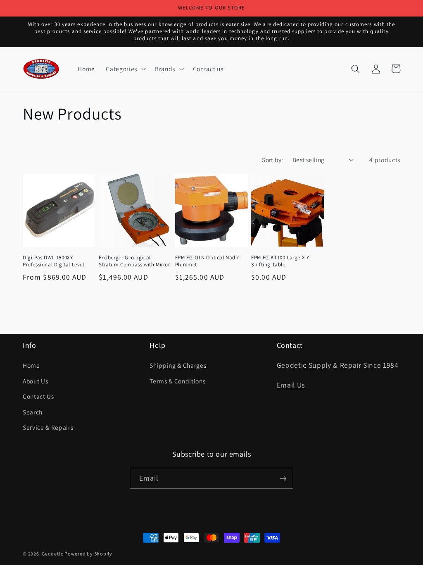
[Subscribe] (283, 478)
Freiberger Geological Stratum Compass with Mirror (134, 261)
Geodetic (52, 554)
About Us (35, 381)
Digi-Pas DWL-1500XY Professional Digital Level (53, 261)
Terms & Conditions (177, 381)
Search (33, 412)
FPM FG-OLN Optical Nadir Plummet (207, 261)
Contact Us (38, 396)
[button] (124, 69)
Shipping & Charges (178, 365)
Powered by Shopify (88, 554)
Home (31, 365)
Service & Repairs (48, 427)
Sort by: (272, 160)
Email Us (291, 385)
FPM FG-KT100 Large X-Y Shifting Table (280, 261)
